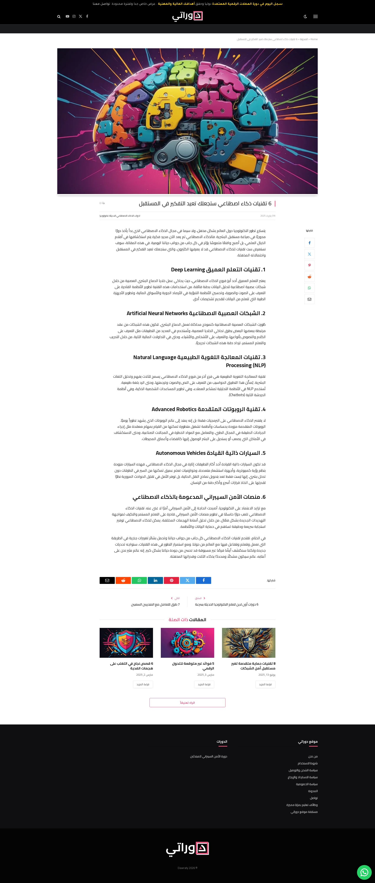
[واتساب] (309, 288)
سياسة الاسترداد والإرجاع (303, 777)
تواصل (314, 798)
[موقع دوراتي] (187, 16)
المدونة (304, 39)
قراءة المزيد (265, 684)
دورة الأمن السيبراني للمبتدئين (208, 756)
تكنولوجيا (104, 216)
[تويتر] (309, 254)
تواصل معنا (101, 4)
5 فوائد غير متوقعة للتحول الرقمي (193, 666)
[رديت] (309, 276)
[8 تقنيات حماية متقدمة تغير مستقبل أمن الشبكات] (248, 643)
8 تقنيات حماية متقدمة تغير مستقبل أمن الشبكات (253, 666)
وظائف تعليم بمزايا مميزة (302, 805)
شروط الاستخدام (308, 763)
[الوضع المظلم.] (306, 16)
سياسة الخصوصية (307, 784)
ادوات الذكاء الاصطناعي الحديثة (124, 216)
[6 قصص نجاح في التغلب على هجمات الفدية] (126, 643)
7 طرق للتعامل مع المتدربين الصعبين (155, 604)
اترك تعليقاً (187, 702)
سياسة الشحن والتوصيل (303, 770)
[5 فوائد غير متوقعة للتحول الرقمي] (187, 643)
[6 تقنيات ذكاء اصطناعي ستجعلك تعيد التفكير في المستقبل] (187, 193)
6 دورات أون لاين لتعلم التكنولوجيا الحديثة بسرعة (226, 604)
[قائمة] (315, 16)
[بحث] (59, 16)
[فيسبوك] (309, 243)
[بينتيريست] (309, 265)
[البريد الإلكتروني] (309, 299)
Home (314, 39)
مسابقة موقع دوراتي (304, 812)
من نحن (313, 756)
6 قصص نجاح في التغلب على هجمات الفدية (131, 666)
